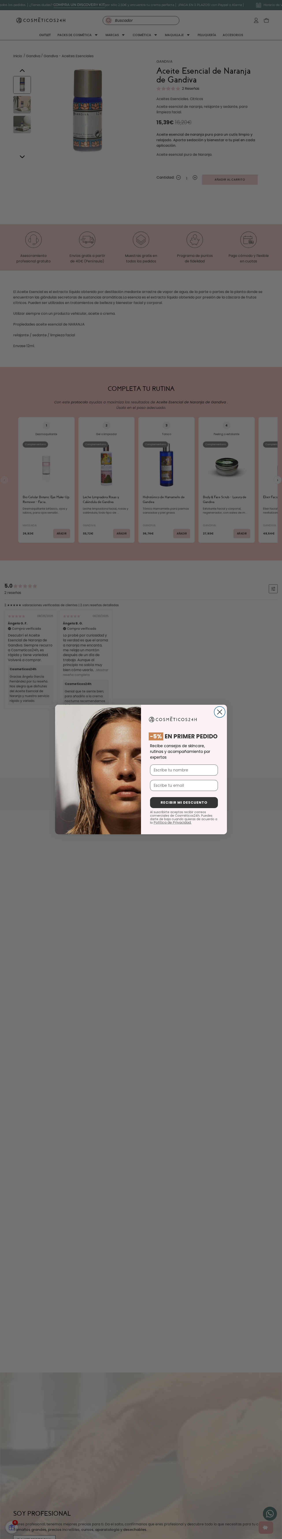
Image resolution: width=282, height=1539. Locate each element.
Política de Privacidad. (172, 822)
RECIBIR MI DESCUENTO (184, 802)
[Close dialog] (219, 711)
